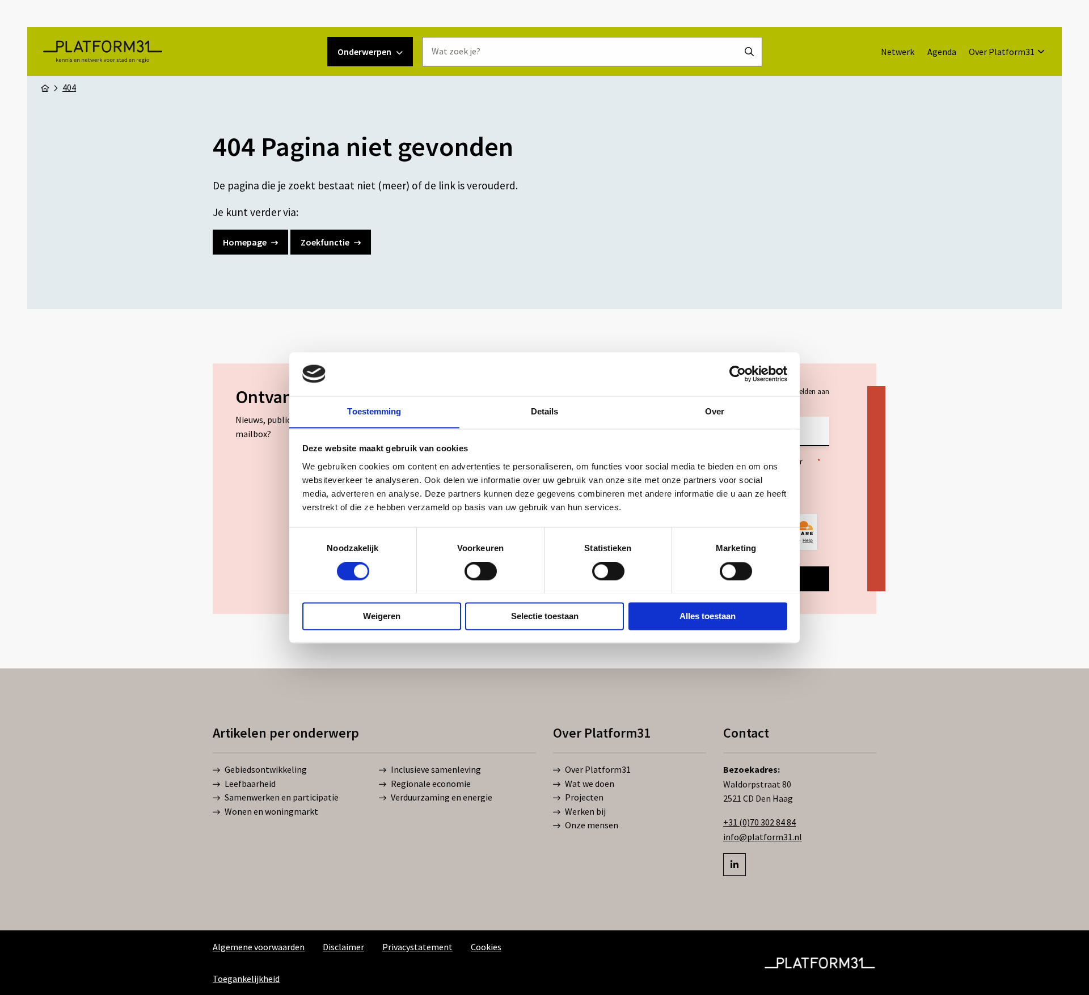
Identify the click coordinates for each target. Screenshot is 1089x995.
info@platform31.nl (762, 836)
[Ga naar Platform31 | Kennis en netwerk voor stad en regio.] (45, 87)
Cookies (486, 946)
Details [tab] (545, 411)
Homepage (245, 242)
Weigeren (381, 616)
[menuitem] (898, 51)
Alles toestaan (707, 616)
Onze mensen (591, 825)
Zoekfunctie (325, 242)
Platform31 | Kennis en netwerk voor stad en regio (102, 51)
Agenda (941, 51)
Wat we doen (589, 783)
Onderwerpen (364, 51)
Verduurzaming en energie (441, 797)
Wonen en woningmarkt (271, 811)
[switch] (481, 571)
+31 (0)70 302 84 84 (759, 822)
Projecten (584, 797)
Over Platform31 (1002, 51)
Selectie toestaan (545, 616)
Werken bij (585, 811)
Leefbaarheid (250, 783)
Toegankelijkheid (246, 978)
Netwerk (897, 51)
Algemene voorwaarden (259, 946)
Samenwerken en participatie (282, 797)
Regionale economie (431, 783)
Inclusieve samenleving (436, 769)
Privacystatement (417, 946)
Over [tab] (714, 411)
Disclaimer (343, 946)
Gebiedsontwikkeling (266, 769)
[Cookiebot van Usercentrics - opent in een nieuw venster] (737, 373)
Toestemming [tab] (374, 411)
